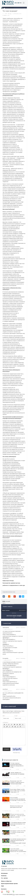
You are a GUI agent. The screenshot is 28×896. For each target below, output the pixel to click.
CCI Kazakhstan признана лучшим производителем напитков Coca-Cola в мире (18, 824)
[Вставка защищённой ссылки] (7, 727)
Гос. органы (4, 878)
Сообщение (5, 722)
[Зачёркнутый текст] (11, 724)
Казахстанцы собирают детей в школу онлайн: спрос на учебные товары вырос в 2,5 (17, 791)
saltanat (5, 15)
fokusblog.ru (6, 668)
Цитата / (18, 627)
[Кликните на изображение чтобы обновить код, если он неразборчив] (17, 749)
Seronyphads (5, 658)
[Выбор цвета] (9, 727)
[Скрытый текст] (12, 727)
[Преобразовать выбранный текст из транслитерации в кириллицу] (17, 727)
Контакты (3, 889)
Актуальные (4, 873)
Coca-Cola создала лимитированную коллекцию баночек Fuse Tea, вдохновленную (18, 850)
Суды (10, 13)
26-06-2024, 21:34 (17, 13)
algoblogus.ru (6, 649)
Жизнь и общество (6, 881)
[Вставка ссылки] (4, 727)
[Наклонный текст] (6, 724)
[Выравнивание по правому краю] (19, 724)
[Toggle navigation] (24, 2)
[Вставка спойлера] (20, 727)
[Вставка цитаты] (15, 727)
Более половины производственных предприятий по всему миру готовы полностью (18, 799)
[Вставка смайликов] (22, 724)
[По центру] (17, 724)
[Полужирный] (4, 724)
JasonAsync (5, 689)
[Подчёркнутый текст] (9, 724)
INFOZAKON (10, 894)
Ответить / (22, 627)
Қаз (17, 2)
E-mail (16, 715)
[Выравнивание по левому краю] (14, 724)
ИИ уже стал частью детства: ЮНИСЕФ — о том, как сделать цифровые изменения (17, 815)
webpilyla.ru (6, 644)
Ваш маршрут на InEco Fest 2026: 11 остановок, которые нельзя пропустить (18, 832)
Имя (4, 715)
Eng (20, 2)
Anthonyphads (6, 627)
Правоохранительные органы (9, 883)
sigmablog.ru (6, 637)
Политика (3, 875)
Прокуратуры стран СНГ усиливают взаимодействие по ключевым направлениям (17, 782)
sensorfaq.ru (6, 680)
